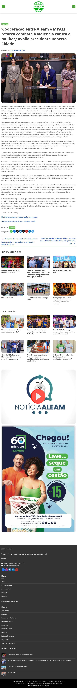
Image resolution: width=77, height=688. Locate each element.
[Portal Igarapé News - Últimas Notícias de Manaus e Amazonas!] (38, 6)
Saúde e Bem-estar (8, 636)
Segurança (5, 639)
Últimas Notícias (7, 585)
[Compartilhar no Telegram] (32, 231)
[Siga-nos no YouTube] (16, 569)
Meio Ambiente (6, 629)
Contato (4, 596)
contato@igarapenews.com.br (16, 563)
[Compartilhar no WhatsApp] (11, 231)
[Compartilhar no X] (17, 231)
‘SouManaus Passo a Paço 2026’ (62, 272)
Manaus (4, 607)
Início (3, 582)
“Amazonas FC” (7, 298)
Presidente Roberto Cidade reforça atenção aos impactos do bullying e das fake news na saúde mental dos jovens (19, 241)
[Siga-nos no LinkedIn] (13, 569)
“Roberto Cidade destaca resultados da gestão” (11, 331)
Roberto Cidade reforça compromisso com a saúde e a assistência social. (64, 332)
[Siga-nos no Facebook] (3, 569)
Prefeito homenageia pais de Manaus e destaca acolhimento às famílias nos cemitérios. (38, 358)
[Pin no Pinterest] (26, 231)
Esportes (4, 625)
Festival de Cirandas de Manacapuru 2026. (10, 272)
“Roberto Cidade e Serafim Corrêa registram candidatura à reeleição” (63, 357)
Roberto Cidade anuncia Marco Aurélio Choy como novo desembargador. (11, 357)
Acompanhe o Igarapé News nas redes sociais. (19, 221)
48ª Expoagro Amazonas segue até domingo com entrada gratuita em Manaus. (62, 301)
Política (5, 24)
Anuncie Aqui (6, 589)
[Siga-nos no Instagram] (6, 569)
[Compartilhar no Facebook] (14, 231)
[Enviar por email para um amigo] (23, 231)
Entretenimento (6, 621)
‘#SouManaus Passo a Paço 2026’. (37, 299)
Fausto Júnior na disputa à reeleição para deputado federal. (37, 332)
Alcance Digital (44, 685)
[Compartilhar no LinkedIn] (29, 231)
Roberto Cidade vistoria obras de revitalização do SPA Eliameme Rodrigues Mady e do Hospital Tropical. (38, 274)
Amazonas (5, 611)
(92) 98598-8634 (14, 566)
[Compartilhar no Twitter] (20, 231)
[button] (3, 6)
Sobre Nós (5, 593)
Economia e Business (8, 618)
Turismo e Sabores (8, 643)
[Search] (73, 6)
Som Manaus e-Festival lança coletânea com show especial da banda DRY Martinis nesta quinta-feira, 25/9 (58, 241)
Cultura (4, 614)
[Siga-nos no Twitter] (9, 569)
